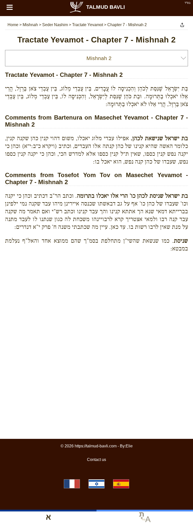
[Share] (182, 25)
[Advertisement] (96, 279)
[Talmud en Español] (121, 483)
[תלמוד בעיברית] (96, 483)
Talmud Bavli (105, 7)
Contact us (96, 459)
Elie (129, 446)
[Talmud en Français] (72, 483)
